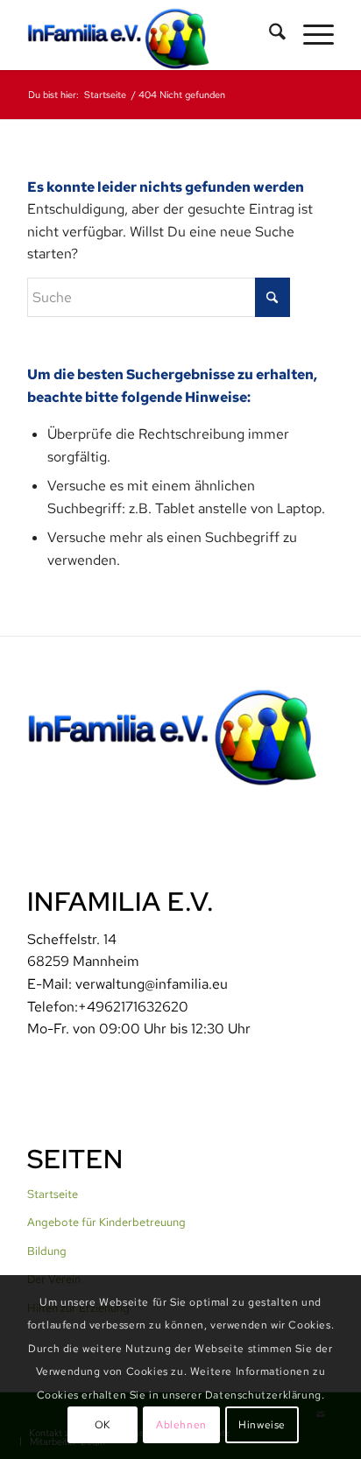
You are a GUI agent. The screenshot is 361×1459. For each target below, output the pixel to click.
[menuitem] (268, 35)
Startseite (52, 1194)
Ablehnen (181, 1425)
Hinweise (262, 1425)
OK (102, 1425)
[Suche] (268, 35)
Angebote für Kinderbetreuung (106, 1222)
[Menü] (310, 35)
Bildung (47, 1251)
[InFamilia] (150, 35)
